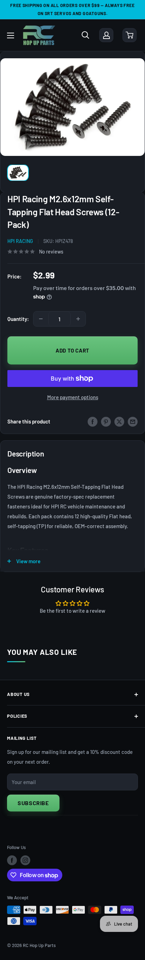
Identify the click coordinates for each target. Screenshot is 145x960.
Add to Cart (72, 350)
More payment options (72, 397)
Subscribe (33, 803)
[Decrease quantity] (40, 318)
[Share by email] (133, 421)
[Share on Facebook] (92, 421)
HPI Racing (20, 241)
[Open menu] (10, 35)
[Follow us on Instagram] (25, 860)
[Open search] (85, 35)
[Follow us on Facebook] (12, 860)
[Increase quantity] (78, 318)
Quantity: (18, 319)
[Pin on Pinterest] (106, 421)
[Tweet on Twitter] (119, 421)
